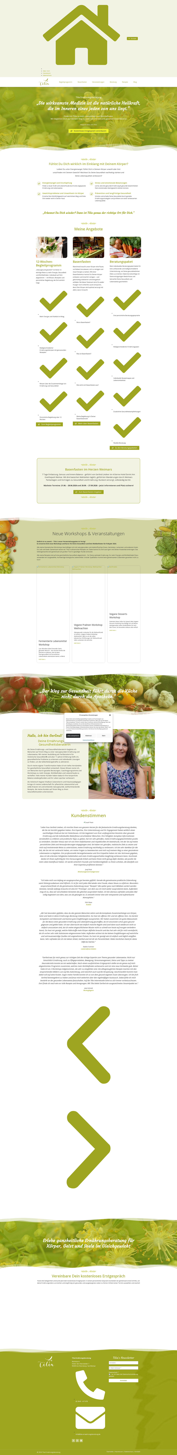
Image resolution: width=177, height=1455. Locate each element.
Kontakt (137, 1452)
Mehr (103, 736)
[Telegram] (81, 1440)
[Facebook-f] (73, 1440)
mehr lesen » (42, 659)
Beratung (113, 82)
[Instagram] (77, 1440)
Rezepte (125, 82)
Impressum (119, 1452)
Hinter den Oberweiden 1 (80, 1364)
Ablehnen (88, 736)
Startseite (110, 1452)
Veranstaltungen (98, 82)
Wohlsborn (76, 1362)
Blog (135, 82)
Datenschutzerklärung (88, 740)
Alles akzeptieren (73, 736)
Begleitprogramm (65, 82)
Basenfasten (82, 82)
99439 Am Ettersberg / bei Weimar (84, 1366)
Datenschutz (128, 1452)
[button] (110, 715)
